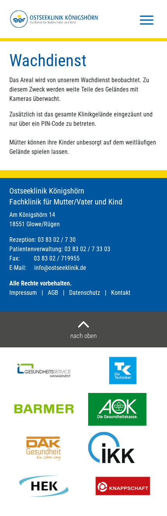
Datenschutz (84, 292)
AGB (53, 292)
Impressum (23, 292)
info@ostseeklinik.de (60, 267)
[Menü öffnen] (147, 19)
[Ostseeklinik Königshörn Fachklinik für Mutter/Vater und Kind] (54, 19)
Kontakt (120, 292)
